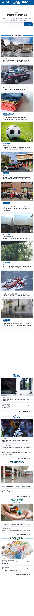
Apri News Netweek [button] (24, 411)
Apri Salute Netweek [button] (23, 534)
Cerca (28, 24)
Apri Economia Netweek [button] (22, 574)
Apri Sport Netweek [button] (24, 458)
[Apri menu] (2, 2)
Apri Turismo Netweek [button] (23, 496)
